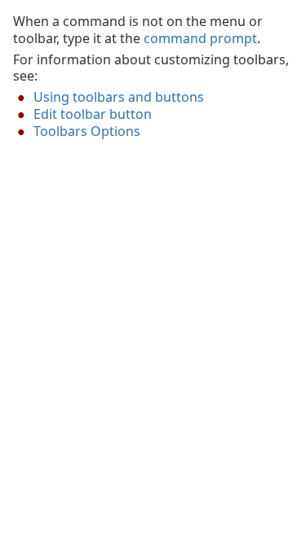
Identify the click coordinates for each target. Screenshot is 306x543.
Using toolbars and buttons (118, 97)
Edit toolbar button (92, 114)
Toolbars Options (86, 131)
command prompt (200, 38)
